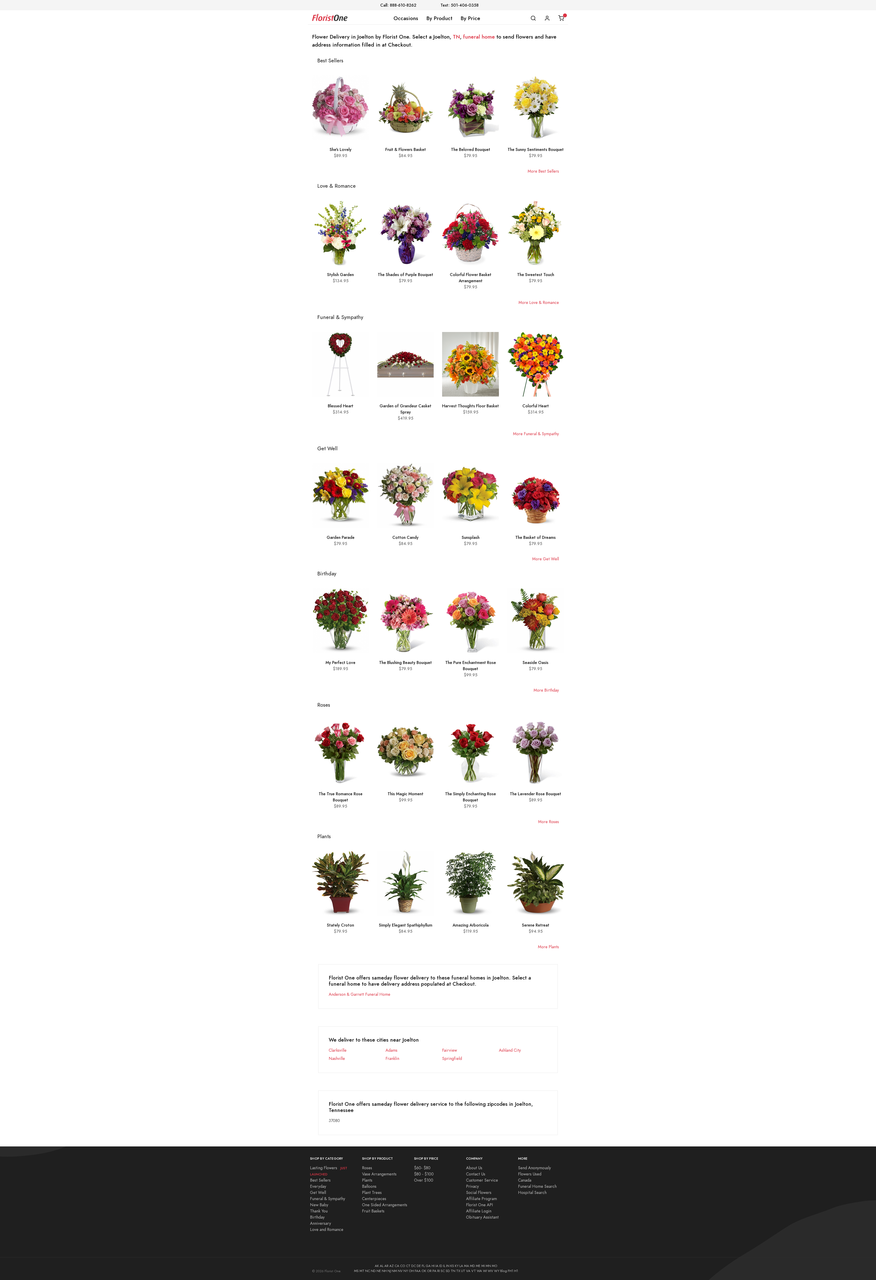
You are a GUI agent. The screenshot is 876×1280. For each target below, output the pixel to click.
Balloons (369, 1186)
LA (461, 1266)
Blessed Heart (340, 406)
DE (419, 1266)
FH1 (510, 1271)
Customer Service (482, 1180)
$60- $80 (422, 1168)
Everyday (318, 1186)
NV (400, 1271)
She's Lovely (341, 149)
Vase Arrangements (379, 1174)
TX (458, 1271)
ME (478, 1266)
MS (356, 1271)
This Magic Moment (405, 794)
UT (463, 1271)
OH (411, 1271)
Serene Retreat (535, 925)
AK (377, 1266)
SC (443, 1271)
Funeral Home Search (537, 1186)
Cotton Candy (405, 537)
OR (429, 1271)
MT (362, 1271)
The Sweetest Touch (535, 274)
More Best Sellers (543, 171)
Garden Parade (341, 537)
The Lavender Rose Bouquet (535, 794)
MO (494, 1266)
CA (397, 1266)
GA (428, 1266)
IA (436, 1266)
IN (447, 1266)
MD (472, 1266)
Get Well (318, 1192)
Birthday (317, 1217)
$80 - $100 (424, 1174)
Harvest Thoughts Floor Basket (470, 406)
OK (424, 1271)
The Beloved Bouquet (470, 149)
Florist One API (479, 1205)
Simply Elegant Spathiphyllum (405, 925)
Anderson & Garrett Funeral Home (359, 994)
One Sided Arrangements (384, 1205)
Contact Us (475, 1174)
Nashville (337, 1058)
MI (483, 1266)
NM (394, 1271)
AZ (391, 1266)
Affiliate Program (481, 1198)
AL (381, 1266)
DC (413, 1266)
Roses (367, 1168)
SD (448, 1271)
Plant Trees (372, 1192)
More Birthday (546, 690)
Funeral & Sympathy (327, 1198)
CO (402, 1266)
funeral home (479, 36)
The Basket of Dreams (535, 537)
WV (490, 1271)
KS (452, 1266)
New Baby (319, 1205)
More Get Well (545, 559)
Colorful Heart (535, 406)
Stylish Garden (340, 274)
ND (373, 1271)
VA (468, 1271)
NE (379, 1271)
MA (466, 1266)
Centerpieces (374, 1198)
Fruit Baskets (373, 1211)
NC (367, 1271)
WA (479, 1271)
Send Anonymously (534, 1168)
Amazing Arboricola (471, 925)
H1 (516, 1271)
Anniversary (320, 1223)
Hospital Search (532, 1192)
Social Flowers (478, 1192)
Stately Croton (340, 925)
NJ (389, 1271)
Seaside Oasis (535, 662)
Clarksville (338, 1050)
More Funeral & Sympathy (536, 434)
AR (386, 1266)
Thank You (319, 1211)
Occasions (406, 18)
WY (496, 1271)
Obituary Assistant (482, 1217)
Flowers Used (529, 1174)
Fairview (449, 1050)
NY (406, 1271)
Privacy (472, 1186)
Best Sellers (320, 1180)
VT (473, 1271)
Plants (367, 1180)
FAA (418, 1271)
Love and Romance (326, 1229)
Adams (391, 1050)
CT (408, 1266)
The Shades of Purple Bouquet (405, 274)
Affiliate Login (478, 1211)
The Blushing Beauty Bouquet (405, 662)
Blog (503, 1271)
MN (488, 1266)
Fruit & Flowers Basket (405, 149)
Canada (524, 1180)
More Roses (548, 821)
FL (423, 1266)
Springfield (452, 1058)
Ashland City (510, 1050)
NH (384, 1271)
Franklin (392, 1058)
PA (434, 1271)
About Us (474, 1168)
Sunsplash (471, 537)
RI (438, 1271)
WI (485, 1271)
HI (433, 1266)
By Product (439, 18)
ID (440, 1266)
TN (456, 36)
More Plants (548, 947)
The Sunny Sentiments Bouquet (536, 149)
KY (457, 1266)
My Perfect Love (340, 662)
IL (444, 1266)
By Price (470, 18)
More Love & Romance (539, 302)
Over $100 (423, 1180)
